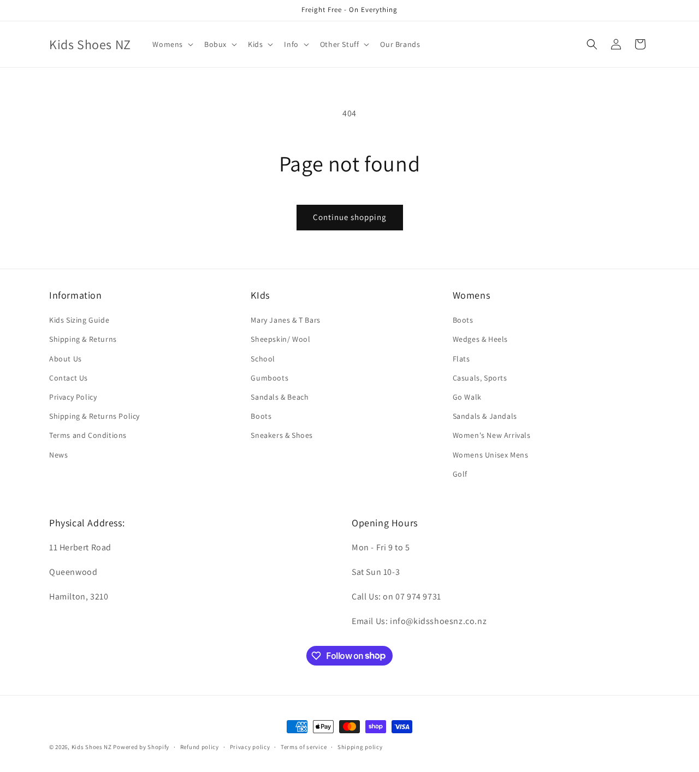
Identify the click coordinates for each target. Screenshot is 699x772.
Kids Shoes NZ (92, 747)
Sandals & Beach (280, 397)
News (58, 455)
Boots (261, 416)
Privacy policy (250, 746)
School (263, 359)
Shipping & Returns (83, 340)
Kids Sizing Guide (79, 320)
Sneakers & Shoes (282, 435)
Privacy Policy (73, 397)
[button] (172, 44)
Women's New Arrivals (492, 435)
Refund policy (199, 746)
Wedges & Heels (480, 340)
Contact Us (68, 378)
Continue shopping (350, 217)
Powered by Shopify (141, 747)
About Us (65, 359)
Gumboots (269, 378)
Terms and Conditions (88, 435)
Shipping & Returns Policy (94, 416)
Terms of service (304, 746)
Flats (461, 359)
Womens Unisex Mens (491, 455)
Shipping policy (360, 746)
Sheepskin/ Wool (280, 340)
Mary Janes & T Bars (285, 320)
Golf (460, 474)
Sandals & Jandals (485, 416)
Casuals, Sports (480, 378)
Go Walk (467, 397)
